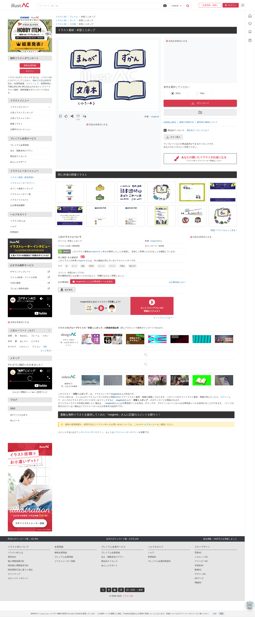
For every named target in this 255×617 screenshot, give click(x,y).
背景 (10, 336)
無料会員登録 (30, 65)
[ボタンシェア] (72, 116)
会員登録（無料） (210, 5)
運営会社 (12, 542)
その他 (73, 24)
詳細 (214, 614)
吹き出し (24, 336)
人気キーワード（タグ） (23, 330)
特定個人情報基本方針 (18, 550)
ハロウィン (24, 346)
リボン (45, 336)
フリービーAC (201, 546)
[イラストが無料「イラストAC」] (20, 5)
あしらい (24, 341)
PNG (202, 93)
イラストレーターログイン (22, 183)
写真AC (198, 538)
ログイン (232, 5)
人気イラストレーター (20, 118)
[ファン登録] (250, 24)
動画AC (198, 555)
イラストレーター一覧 (20, 194)
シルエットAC (201, 542)
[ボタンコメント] (84, 116)
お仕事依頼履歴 (17, 205)
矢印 (10, 341)
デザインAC (200, 559)
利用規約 (14, 232)
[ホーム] (250, 16)
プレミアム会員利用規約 (159, 546)
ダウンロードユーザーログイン (89, 432)
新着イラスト (16, 124)
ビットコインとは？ (163, 317)
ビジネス (35, 341)
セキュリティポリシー (18, 563)
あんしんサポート (18, 162)
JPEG (178, 93)
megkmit (155, 116)
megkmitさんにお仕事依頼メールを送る (94, 281)
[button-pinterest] (114, 575)
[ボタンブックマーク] (60, 116)
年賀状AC (199, 550)
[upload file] (165, 6)
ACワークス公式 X (18, 415)
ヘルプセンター (149, 424)
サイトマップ (14, 559)
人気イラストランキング (21, 112)
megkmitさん (97, 251)
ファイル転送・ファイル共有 (23, 277)
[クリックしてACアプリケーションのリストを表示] (243, 5)
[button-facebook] (108, 575)
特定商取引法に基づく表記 (20, 555)
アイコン (36, 346)
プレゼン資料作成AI (19, 288)
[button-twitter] (103, 575)
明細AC (198, 568)
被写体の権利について (207, 122)
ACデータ (199, 563)
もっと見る (45, 350)
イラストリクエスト (19, 200)
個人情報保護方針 (16, 546)
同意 (221, 614)
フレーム (35, 336)
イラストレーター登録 (64, 546)
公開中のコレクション (20, 129)
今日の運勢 (15, 283)
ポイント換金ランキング (21, 188)
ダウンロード (203, 103)
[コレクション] (250, 31)
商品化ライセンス (18, 156)
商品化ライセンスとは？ (198, 130)
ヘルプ (13, 226)
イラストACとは (17, 221)
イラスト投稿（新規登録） (22, 177)
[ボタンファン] (78, 116)
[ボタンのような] (66, 116)
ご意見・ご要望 (136, 575)
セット (73, 20)
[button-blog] (121, 575)
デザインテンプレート (20, 272)
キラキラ (12, 346)
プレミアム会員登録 (19, 145)
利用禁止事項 (170, 122)
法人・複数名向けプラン (21, 150)
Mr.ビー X (14, 420)
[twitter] (103, 575)
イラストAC (61, 16)
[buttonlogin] (188, 6)
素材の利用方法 (186, 122)
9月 (45, 346)
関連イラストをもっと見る (223, 230)
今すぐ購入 (175, 137)
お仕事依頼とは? (177, 282)
